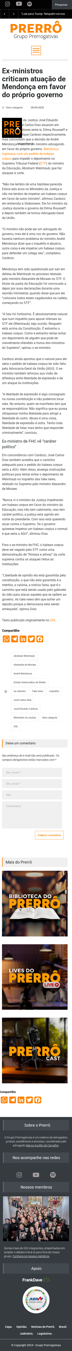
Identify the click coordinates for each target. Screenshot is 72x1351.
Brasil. (63, 1326)
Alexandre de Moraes (25, 664)
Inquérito (54, 691)
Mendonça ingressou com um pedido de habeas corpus (30, 153)
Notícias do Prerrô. (43, 1326)
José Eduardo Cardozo (26, 708)
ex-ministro (20, 691)
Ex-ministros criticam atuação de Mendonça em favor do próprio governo (34, 83)
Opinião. (21, 1326)
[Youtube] (36, 1175)
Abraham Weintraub (24, 656)
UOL (53, 620)
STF (43, 163)
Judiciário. (26, 1333)
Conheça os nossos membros (31, 1256)
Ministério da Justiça (25, 717)
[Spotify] (53, 1175)
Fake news (37, 691)
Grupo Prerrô (25, 143)
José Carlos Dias (22, 700)
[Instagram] (19, 1175)
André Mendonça (23, 673)
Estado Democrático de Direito (30, 682)
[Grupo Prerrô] (12, 128)
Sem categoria (14, 107)
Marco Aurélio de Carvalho (42, 1145)
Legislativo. (44, 1333)
